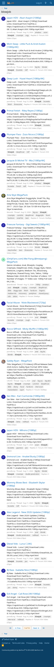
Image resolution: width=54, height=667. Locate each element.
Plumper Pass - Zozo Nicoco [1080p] (25, 134)
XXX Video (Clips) (45, 104)
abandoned (11, 284)
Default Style (9, 639)
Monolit (10, 212)
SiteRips (48, 218)
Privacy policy (31, 643)
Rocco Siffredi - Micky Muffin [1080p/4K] (27, 328)
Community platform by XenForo (22, 650)
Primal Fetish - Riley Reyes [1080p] (24, 110)
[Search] (50, 3)
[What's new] (45, 3)
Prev (19, 628)
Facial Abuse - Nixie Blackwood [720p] (26, 302)
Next (35, 628)
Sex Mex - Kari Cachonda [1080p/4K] (26, 395)
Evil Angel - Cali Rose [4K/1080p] (23, 593)
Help (41, 643)
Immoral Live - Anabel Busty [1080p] (26, 456)
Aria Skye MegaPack (17, 194)
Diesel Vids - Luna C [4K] (19, 543)
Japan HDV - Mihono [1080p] (21, 430)
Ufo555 (9, 381)
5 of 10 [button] (27, 628)
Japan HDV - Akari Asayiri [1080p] (24, 17)
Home (46, 643)
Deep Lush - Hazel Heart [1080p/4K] (25, 78)
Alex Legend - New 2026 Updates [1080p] (28, 512)
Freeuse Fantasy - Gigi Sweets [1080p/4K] (28, 224)
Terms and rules (18, 643)
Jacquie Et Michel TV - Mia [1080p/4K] (26, 160)
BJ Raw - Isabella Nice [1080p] (22, 569)
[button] (16, 639)
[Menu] (4, 3)
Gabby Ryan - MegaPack (19, 360)
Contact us (6, 643)
